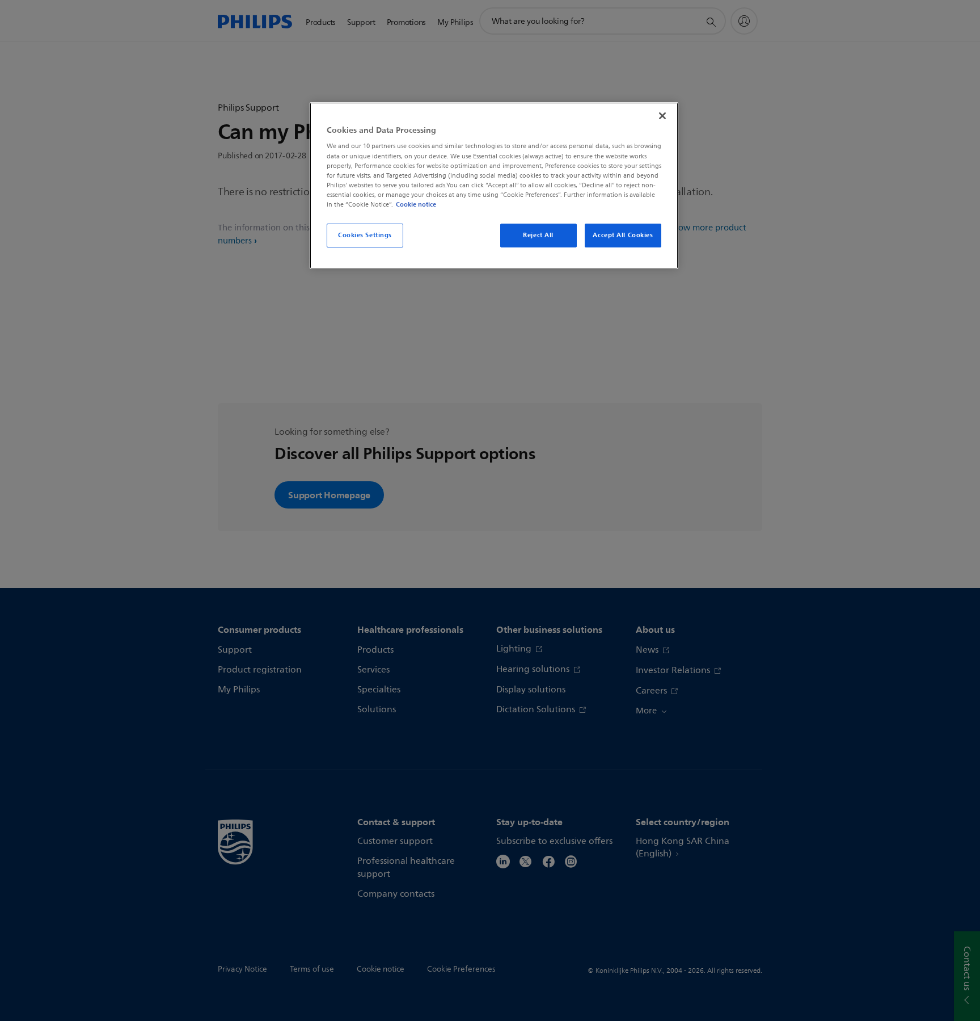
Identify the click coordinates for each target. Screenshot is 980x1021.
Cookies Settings (365, 235)
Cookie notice (416, 204)
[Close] (662, 115)
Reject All (538, 235)
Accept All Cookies (623, 235)
